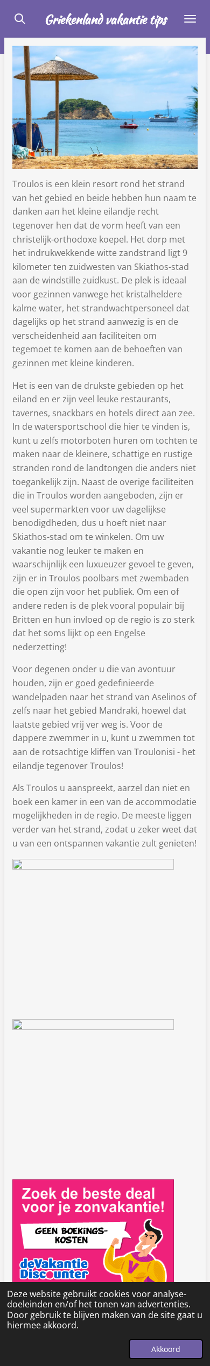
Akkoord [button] (165, 1349)
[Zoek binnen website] (20, 19)
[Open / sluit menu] (190, 19)
